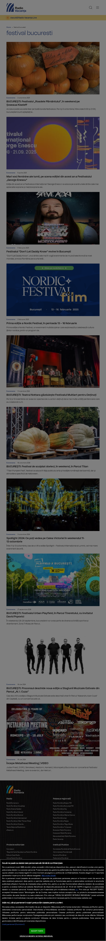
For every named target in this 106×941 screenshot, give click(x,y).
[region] (53, 900)
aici (76, 890)
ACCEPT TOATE (37, 931)
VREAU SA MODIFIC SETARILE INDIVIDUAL (36, 936)
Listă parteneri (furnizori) (13, 924)
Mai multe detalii (49, 876)
